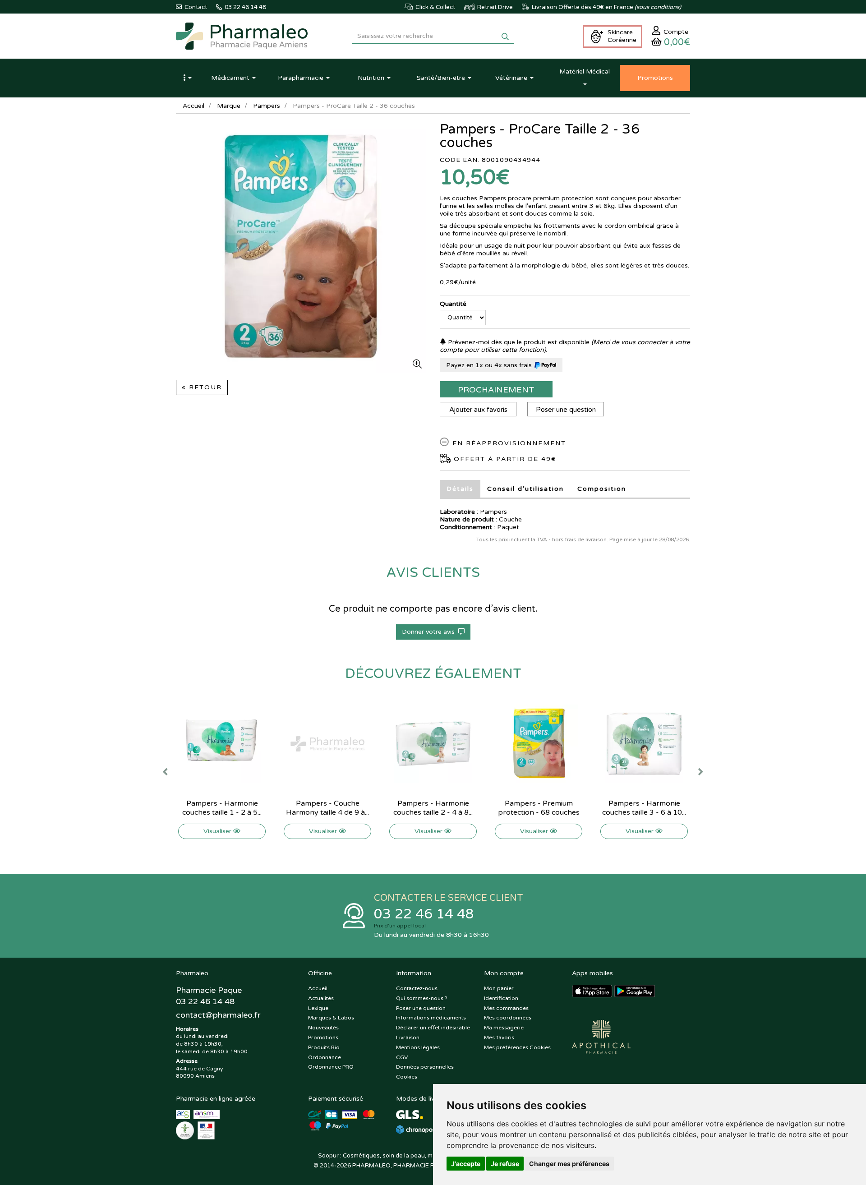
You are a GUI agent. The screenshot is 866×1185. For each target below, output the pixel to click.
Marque (228, 106)
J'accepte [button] (465, 1163)
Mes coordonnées (507, 1017)
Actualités (321, 998)
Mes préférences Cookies (517, 1047)
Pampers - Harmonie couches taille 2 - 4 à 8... (433, 808)
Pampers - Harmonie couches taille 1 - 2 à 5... (222, 808)
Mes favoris (499, 1037)
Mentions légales (418, 1047)
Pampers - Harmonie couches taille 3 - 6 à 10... (644, 808)
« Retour (202, 387)
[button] (187, 78)
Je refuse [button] (505, 1163)
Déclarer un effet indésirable (433, 1027)
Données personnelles (425, 1067)
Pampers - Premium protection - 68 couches (539, 808)
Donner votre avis (430, 632)
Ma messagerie (504, 1027)
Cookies (406, 1077)
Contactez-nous (417, 988)
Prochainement (496, 390)
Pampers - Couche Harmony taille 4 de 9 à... (327, 808)
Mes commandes (506, 1008)
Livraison (407, 1037)
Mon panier (499, 988)
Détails (460, 489)
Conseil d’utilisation (525, 489)
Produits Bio (324, 1047)
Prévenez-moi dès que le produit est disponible (518, 342)
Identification (501, 998)
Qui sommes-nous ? (421, 998)
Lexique (318, 1008)
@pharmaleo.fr (218, 1015)
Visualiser (218, 831)
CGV (402, 1057)
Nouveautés (323, 1027)
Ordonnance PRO (331, 1067)
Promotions (323, 1037)
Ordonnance (324, 1057)
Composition (601, 489)
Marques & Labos (331, 1017)
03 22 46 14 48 (424, 914)
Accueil (193, 106)
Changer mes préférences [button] (569, 1163)
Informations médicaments (431, 1017)
